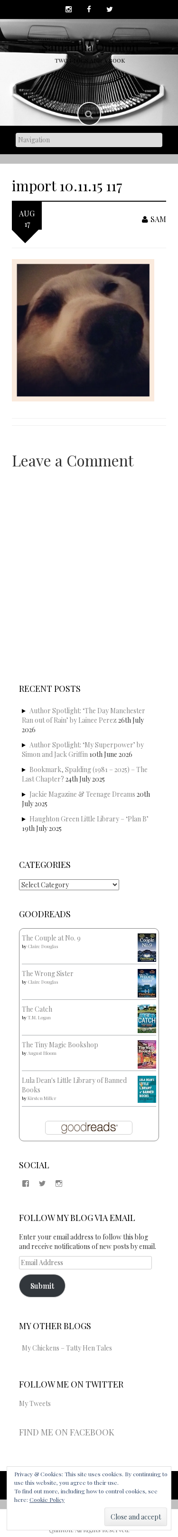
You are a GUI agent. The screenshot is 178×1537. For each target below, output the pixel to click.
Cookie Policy (47, 1499)
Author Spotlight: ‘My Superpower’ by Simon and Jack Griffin (83, 749)
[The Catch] (147, 1018)
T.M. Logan (39, 1017)
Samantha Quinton (90, 46)
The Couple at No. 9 (51, 937)
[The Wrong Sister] (147, 982)
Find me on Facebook (66, 1432)
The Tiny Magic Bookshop (60, 1044)
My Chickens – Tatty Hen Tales (67, 1347)
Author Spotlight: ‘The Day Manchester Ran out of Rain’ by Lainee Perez (83, 715)
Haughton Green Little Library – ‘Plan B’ (89, 818)
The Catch (37, 1009)
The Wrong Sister (48, 973)
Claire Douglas (43, 946)
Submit (42, 1285)
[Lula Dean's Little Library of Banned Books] (147, 1088)
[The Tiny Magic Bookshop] (147, 1053)
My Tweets (35, 1403)
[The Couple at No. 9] (147, 946)
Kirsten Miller (42, 1098)
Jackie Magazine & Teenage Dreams (82, 794)
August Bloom (42, 1053)
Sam (158, 219)
